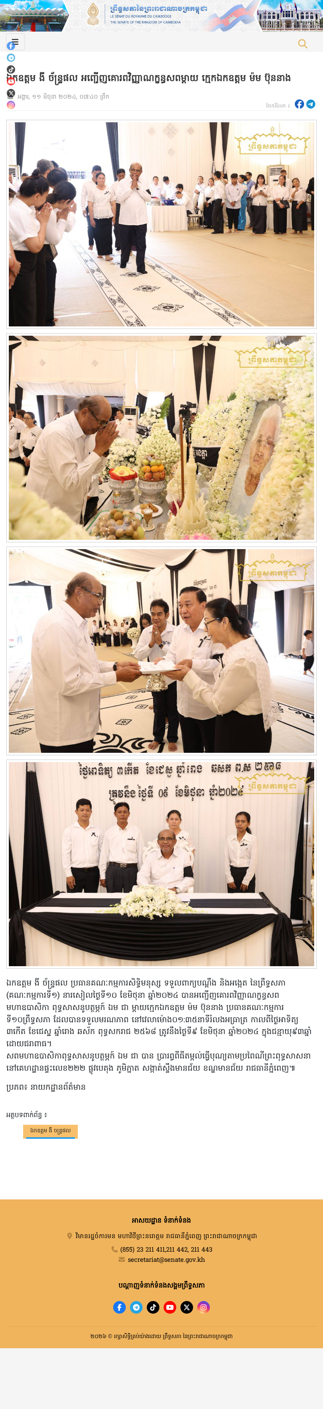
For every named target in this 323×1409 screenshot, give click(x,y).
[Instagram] (11, 105)
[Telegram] (11, 58)
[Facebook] (11, 46)
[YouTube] (11, 81)
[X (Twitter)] (11, 93)
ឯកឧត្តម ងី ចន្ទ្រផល (50, 1131)
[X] (186, 1307)
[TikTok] (11, 69)
